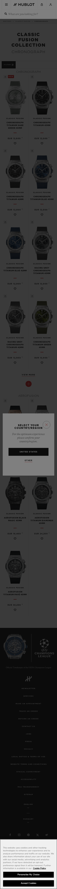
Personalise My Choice (28, 875)
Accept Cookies (28, 883)
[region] (28, 864)
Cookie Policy (39, 868)
